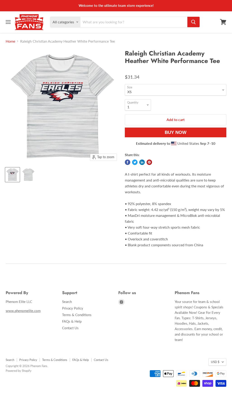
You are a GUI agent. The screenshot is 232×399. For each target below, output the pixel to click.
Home (10, 41)
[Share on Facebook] (127, 162)
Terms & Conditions (77, 315)
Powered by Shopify (18, 370)
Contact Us (70, 328)
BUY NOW (175, 132)
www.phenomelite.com (23, 311)
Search (67, 302)
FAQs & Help (72, 321)
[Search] (193, 22)
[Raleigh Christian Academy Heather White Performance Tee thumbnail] (12, 174)
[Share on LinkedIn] (142, 162)
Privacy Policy (72, 308)
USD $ (215, 362)
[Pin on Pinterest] (149, 162)
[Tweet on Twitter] (135, 162)
